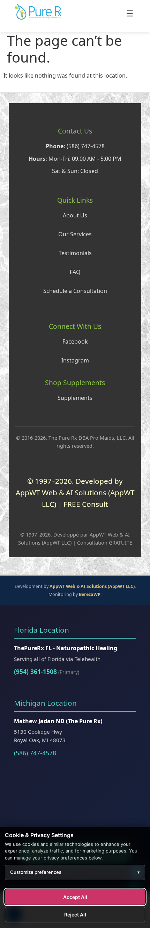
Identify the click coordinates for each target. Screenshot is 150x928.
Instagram (75, 360)
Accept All (75, 897)
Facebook (75, 341)
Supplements (75, 398)
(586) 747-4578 (35, 753)
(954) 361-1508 (35, 671)
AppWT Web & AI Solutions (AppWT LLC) (92, 586)
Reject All (75, 915)
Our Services (75, 234)
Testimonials (75, 253)
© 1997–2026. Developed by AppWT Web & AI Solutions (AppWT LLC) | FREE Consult (75, 492)
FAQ (75, 272)
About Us (75, 215)
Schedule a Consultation (75, 291)
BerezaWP (89, 594)
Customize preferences (75, 872)
